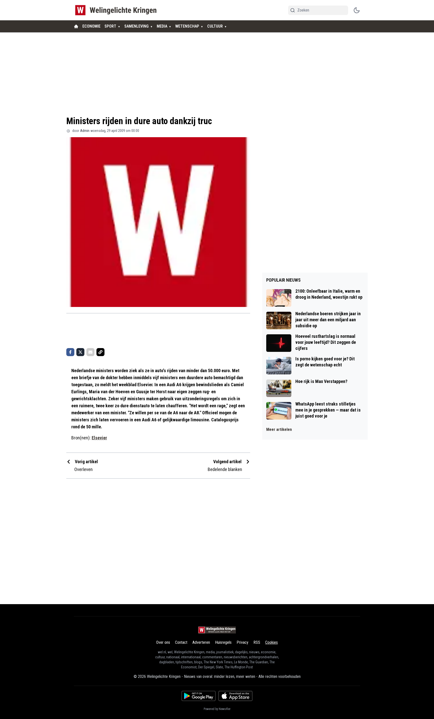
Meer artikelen (279, 429)
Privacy (242, 642)
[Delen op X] (80, 352)
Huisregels (223, 642)
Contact (181, 642)
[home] (76, 26)
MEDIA (162, 26)
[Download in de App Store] (235, 696)
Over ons (163, 642)
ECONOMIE (91, 26)
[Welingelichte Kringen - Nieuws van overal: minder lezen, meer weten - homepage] (117, 10)
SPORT (110, 26)
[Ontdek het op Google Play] (198, 696)
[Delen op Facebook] (70, 352)
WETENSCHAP (187, 26)
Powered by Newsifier (217, 709)
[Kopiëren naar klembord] (100, 352)
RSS (256, 642)
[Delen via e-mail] (90, 352)
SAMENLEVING (136, 26)
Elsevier (99, 437)
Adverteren (201, 642)
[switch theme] (356, 10)
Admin (84, 131)
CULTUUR (215, 26)
